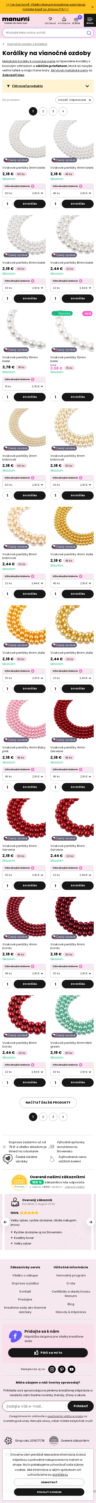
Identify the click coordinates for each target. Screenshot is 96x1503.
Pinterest (61, 1369)
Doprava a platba (25, 1283)
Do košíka (30, 204)
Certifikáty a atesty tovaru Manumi (71, 1293)
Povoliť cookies (49, 1492)
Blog (71, 1304)
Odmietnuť (49, 1482)
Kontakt (25, 1291)
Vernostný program (71, 1275)
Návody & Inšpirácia (71, 1312)
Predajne (25, 1299)
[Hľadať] (89, 32)
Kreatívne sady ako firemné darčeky (25, 1309)
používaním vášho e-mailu (65, 1416)
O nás (70, 1283)
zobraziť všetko (75, 1187)
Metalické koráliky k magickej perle (28, 61)
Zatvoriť (92, 7)
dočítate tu (60, 1475)
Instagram (52, 1369)
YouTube (71, 1369)
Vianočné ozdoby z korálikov (27, 44)
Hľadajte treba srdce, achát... (26, 33)
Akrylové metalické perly (69, 70)
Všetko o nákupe (25, 1275)
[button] (48, 86)
